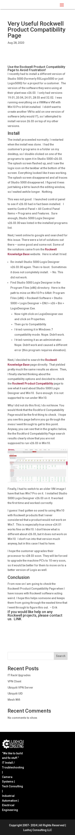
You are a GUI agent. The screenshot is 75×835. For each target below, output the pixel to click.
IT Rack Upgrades (19, 675)
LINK (17, 619)
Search (60, 656)
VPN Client (14, 681)
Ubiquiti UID (15, 693)
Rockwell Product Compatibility (32, 383)
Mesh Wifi (14, 699)
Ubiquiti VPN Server (20, 687)
